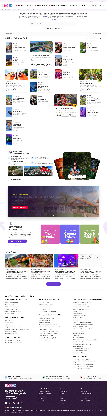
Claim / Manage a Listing (86, 393)
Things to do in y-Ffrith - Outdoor (13, 342)
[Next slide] (99, 234)
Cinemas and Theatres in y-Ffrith (81, 307)
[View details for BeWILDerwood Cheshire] (90, 80)
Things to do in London (44, 391)
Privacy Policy (84, 398)
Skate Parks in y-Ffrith (78, 342)
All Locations (41, 400)
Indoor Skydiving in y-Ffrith (80, 326)
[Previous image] (31, 46)
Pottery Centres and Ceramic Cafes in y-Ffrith (84, 339)
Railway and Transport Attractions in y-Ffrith (50, 327)
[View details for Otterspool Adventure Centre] (41, 54)
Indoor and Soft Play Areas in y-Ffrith (82, 328)
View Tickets (49, 28)
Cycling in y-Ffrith (77, 313)
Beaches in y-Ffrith (9, 320)
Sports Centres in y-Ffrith (79, 346)
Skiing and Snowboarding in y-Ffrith (82, 344)
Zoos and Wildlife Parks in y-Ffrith (47, 311)
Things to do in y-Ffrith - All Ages (81, 359)
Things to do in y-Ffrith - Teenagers (82, 368)
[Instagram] (18, 403)
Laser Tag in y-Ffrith (78, 335)
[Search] (100, 5)
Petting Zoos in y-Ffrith (44, 307)
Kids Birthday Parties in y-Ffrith (81, 333)
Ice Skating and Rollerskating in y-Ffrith (83, 324)
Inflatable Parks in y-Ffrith (79, 331)
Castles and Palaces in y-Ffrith (46, 318)
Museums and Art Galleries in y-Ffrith (48, 324)
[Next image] (51, 46)
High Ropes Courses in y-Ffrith (12, 307)
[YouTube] (22, 403)
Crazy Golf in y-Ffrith (78, 311)
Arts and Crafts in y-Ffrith (79, 304)
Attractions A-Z (42, 398)
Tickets (29, 5)
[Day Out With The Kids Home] (6, 5)
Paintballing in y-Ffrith (78, 337)
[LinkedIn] (10, 403)
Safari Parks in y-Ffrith (44, 309)
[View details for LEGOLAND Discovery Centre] (65, 106)
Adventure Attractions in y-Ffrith (16, 299)
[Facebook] (6, 403)
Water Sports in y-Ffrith (11, 333)
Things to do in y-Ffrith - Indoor (13, 340)
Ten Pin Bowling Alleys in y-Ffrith (81, 348)
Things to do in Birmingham (45, 393)
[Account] (104, 5)
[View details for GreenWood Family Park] (16, 80)
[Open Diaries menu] (56, 5)
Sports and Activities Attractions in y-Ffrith (87, 299)
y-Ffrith (18, 9)
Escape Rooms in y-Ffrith (79, 315)
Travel (73, 5)
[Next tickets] (53, 171)
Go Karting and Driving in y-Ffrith (81, 320)
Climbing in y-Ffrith (9, 304)
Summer (20, 5)
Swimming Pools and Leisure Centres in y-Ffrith (17, 329)
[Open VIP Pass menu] (67, 5)
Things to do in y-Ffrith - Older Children (83, 366)
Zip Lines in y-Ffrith (9, 313)
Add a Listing (92, 1)
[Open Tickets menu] (33, 5)
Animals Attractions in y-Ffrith (49, 299)
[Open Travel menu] (77, 5)
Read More (53, 19)
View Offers (58, 28)
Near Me (94, 5)
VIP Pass (63, 5)
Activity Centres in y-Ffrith (11, 302)
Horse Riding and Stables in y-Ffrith (82, 322)
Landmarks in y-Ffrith (44, 322)
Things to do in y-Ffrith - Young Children (83, 364)
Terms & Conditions (85, 400)
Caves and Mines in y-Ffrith (46, 320)
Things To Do (41, 5)
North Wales (5, 9)
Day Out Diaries (63, 391)
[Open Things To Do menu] (47, 5)
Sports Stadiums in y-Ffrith (45, 329)
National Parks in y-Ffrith (11, 309)
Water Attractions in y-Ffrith (14, 317)
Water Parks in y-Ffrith (10, 331)
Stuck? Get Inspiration (43, 396)
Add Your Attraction (85, 396)
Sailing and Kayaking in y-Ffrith (13, 327)
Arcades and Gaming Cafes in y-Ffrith (82, 302)
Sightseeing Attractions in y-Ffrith (50, 315)
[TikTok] (14, 403)
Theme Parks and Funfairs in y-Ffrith (48, 333)
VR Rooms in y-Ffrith (78, 353)
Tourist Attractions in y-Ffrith (46, 335)
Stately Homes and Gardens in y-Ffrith (48, 331)
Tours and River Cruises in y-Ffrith (47, 338)
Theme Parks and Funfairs (34, 9)
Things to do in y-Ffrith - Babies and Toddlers (84, 362)
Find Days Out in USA (64, 403)
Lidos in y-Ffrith (9, 324)
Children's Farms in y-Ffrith (45, 304)
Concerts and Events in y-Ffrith (81, 309)
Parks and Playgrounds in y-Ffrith (13, 311)
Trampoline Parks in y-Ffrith (80, 350)
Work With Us (100, 1)
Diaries (53, 5)
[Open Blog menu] (85, 5)
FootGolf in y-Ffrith (77, 318)
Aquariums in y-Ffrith (44, 302)
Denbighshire (12, 9)
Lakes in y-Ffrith (9, 322)
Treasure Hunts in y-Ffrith (45, 340)
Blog (82, 5)
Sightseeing (24, 9)
